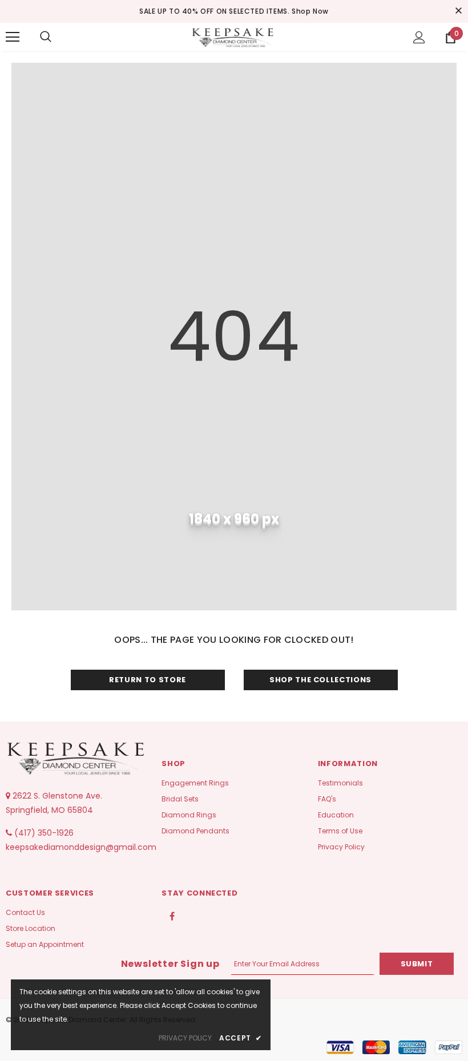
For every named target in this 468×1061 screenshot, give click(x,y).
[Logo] (234, 36)
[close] (458, 11)
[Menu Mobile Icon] (12, 37)
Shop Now (310, 11)
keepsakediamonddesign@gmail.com (81, 847)
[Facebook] (172, 915)
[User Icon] (419, 37)
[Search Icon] (45, 37)
